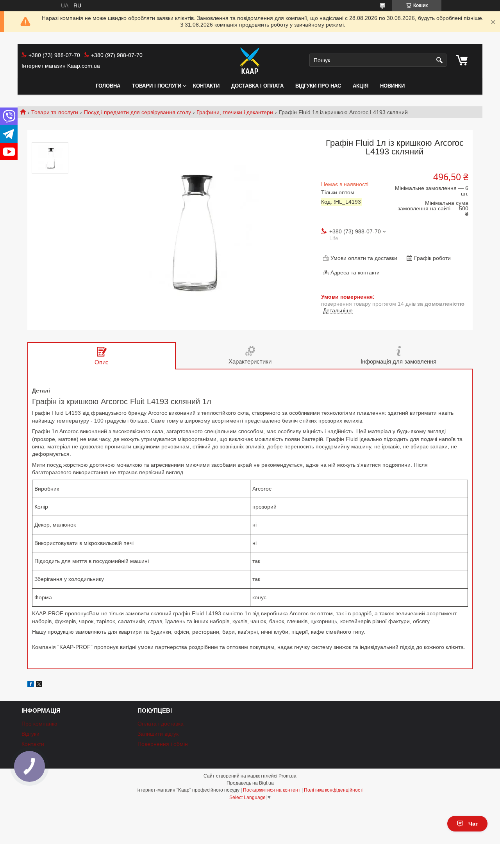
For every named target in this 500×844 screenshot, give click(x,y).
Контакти (206, 86)
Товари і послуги (156, 86)
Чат (473, 824)
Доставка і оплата (257, 86)
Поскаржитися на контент (271, 790)
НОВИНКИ (392, 86)
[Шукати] (440, 60)
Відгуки (30, 734)
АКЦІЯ (360, 86)
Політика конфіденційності (334, 790)
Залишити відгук (158, 734)
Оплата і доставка (161, 723)
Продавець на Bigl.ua (250, 783)
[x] (39, 685)
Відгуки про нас (318, 86)
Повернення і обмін (163, 744)
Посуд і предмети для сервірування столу (137, 112)
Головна (108, 86)
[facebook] (30, 685)
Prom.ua (287, 776)
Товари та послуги (54, 112)
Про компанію (39, 723)
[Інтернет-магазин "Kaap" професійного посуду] (249, 60)
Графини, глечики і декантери (234, 112)
